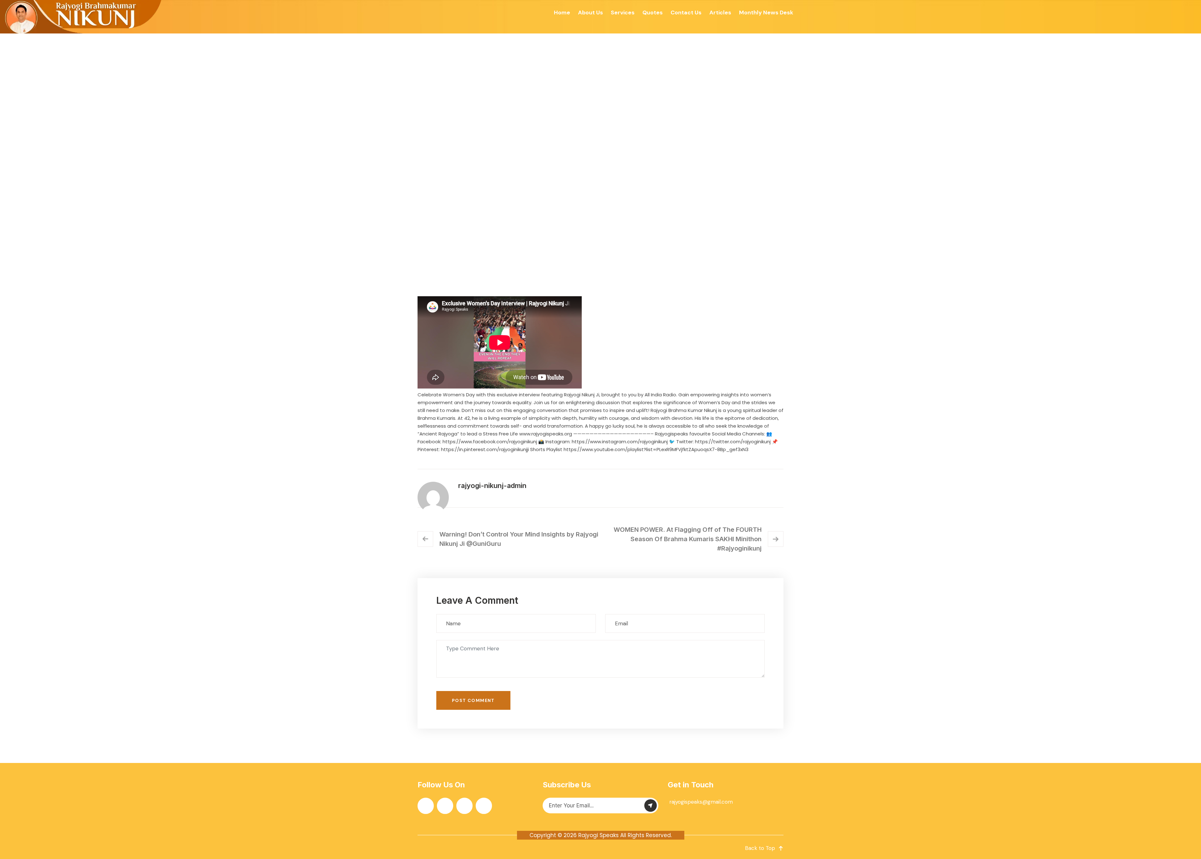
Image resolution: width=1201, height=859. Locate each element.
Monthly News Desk (766, 12)
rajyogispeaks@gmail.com (701, 801)
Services (623, 12)
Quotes (652, 12)
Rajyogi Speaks (598, 835)
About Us (590, 12)
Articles (720, 12)
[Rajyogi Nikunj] (81, 16)
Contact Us (686, 12)
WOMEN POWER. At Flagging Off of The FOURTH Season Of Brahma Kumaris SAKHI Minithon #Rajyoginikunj (688, 539)
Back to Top (760, 848)
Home (562, 12)
